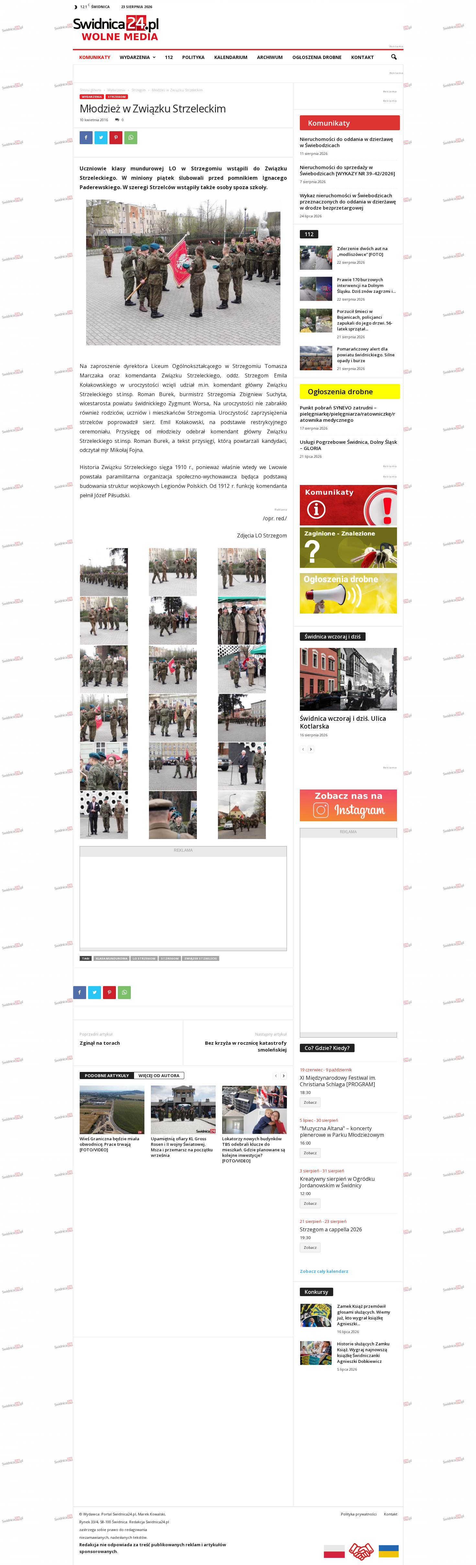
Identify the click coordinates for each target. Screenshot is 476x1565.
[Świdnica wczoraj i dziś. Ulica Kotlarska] (348, 679)
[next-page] (283, 1075)
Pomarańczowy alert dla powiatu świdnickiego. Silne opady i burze (366, 354)
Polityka (193, 57)
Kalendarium (230, 57)
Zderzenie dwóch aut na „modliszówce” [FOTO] (362, 251)
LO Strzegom (144, 958)
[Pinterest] (115, 137)
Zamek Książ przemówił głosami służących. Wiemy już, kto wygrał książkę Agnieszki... (363, 1315)
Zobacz (310, 1102)
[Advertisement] (183, 902)
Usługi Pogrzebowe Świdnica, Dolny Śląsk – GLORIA (348, 445)
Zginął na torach (100, 1043)
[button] (394, 57)
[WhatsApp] (130, 137)
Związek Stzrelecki (200, 958)
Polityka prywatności (359, 1514)
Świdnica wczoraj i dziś (333, 636)
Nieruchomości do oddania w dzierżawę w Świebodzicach (346, 142)
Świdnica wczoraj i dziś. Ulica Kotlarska (343, 722)
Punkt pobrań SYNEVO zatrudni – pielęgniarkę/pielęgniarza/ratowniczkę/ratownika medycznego (347, 413)
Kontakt (362, 57)
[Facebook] (86, 137)
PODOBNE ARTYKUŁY (107, 1075)
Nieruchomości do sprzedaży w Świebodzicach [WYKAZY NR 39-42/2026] (347, 170)
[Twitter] (101, 137)
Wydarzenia (135, 57)
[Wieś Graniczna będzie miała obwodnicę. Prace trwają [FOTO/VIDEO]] (112, 1110)
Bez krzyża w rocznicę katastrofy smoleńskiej (246, 1046)
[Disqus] (183, 1250)
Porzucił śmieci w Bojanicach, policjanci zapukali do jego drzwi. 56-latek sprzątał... (364, 320)
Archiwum (270, 57)
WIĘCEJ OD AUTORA (159, 1075)
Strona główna (90, 90)
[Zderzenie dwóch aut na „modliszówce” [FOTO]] (316, 258)
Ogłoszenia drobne (317, 57)
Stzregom (170, 958)
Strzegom (138, 90)
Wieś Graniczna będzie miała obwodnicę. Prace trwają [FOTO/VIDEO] (109, 1144)
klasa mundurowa (111, 958)
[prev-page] (276, 1075)
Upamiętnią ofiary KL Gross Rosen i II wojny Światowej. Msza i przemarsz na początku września (182, 1147)
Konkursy (316, 1291)
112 (169, 57)
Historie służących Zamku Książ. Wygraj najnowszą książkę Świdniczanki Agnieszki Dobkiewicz (363, 1352)
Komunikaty (94, 57)
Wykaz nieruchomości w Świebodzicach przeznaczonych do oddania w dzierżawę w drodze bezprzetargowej (348, 201)
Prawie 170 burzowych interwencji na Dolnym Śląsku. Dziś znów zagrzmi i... (366, 285)
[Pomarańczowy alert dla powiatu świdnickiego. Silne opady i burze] (316, 358)
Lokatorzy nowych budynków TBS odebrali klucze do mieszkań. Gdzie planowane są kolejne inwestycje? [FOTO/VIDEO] (253, 1150)
